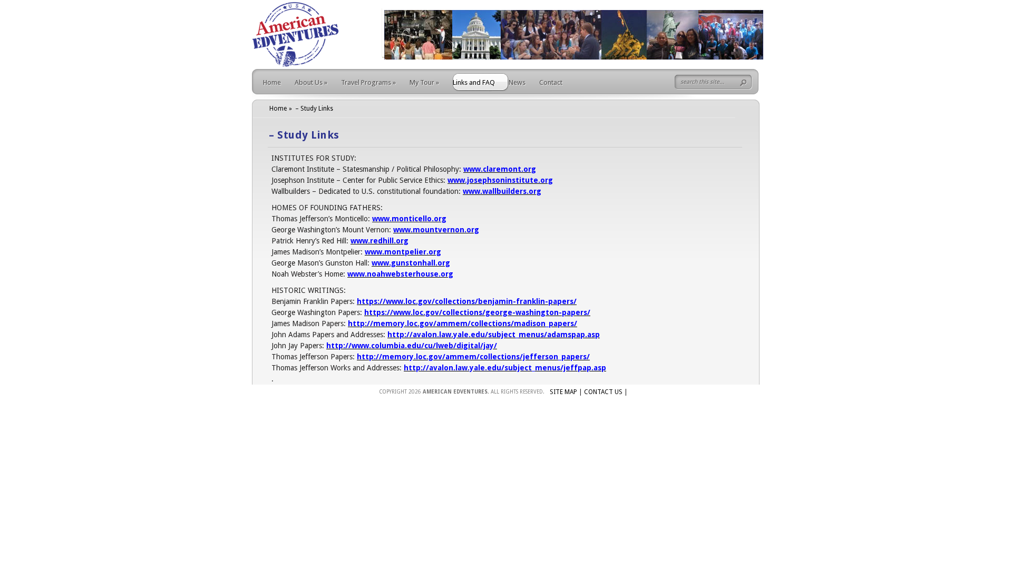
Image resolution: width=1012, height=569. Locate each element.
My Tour (424, 82)
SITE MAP (563, 392)
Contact (550, 82)
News (517, 82)
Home (272, 82)
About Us (311, 82)
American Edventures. (456, 392)
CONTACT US (603, 392)
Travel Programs (368, 82)
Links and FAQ (474, 82)
